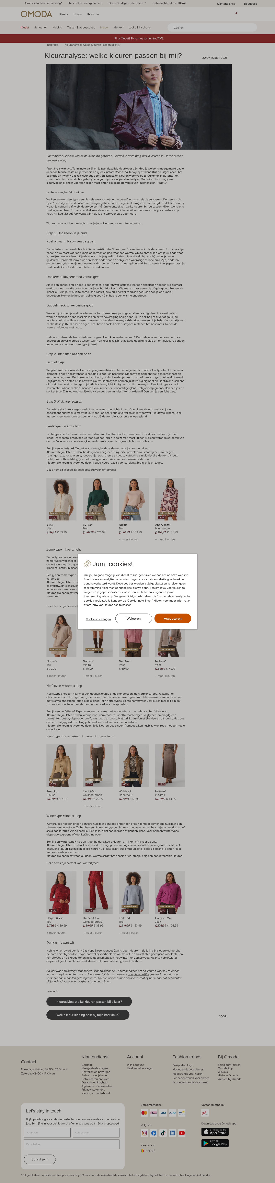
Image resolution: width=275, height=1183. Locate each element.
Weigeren (134, 618)
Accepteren (173, 618)
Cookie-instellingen (98, 619)
